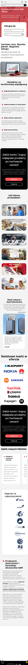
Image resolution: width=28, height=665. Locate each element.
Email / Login (9, 30)
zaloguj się (14, 184)
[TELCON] (5, 2)
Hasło (7, 34)
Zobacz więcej (22, 312)
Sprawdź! (6, 347)
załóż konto (14, 179)
